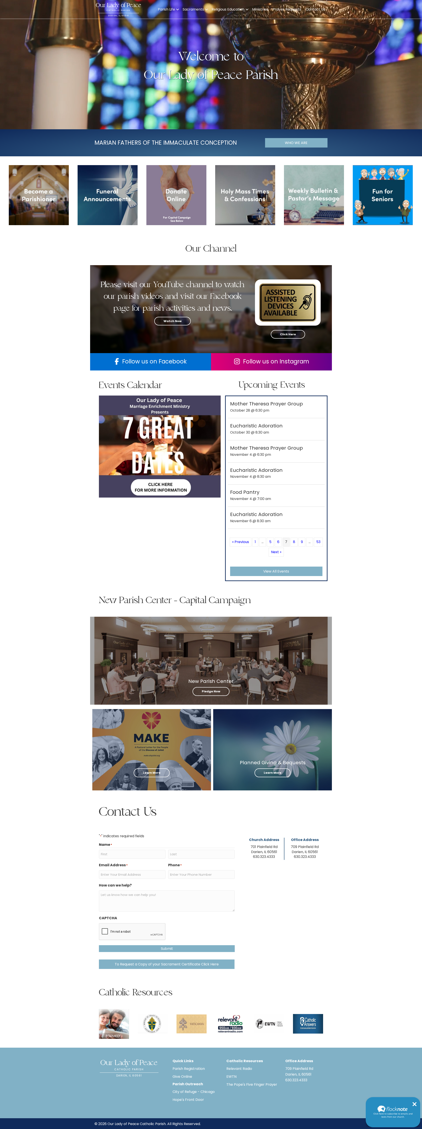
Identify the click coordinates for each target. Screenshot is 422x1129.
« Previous (240, 541)
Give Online (182, 1076)
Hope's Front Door (188, 1099)
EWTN (231, 1076)
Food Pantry (244, 492)
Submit (167, 948)
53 (318, 541)
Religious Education (228, 9)
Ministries (260, 9)
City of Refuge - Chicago (194, 1091)
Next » (276, 551)
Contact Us (315, 9)
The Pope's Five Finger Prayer (251, 1084)
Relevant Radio (239, 1068)
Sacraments (193, 9)
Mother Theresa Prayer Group (266, 403)
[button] (177, 9)
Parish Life (166, 9)
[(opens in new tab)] (176, 194)
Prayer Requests (287, 9)
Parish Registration (189, 1068)
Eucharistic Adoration (256, 425)
